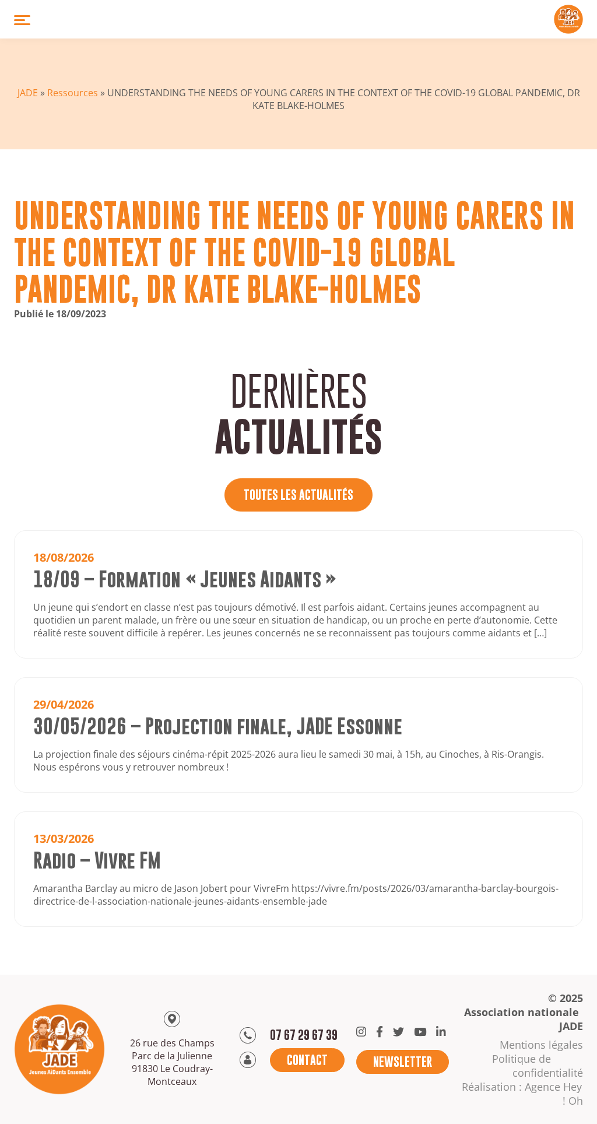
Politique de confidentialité (537, 1066)
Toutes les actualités (298, 495)
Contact (307, 1060)
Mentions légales (541, 1045)
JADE (27, 92)
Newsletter (402, 1062)
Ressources (72, 92)
